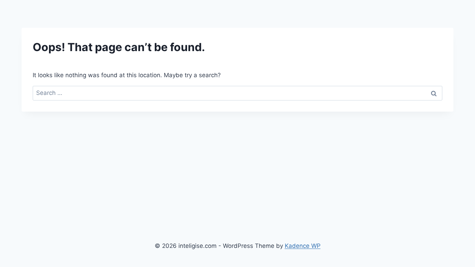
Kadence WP (303, 245)
